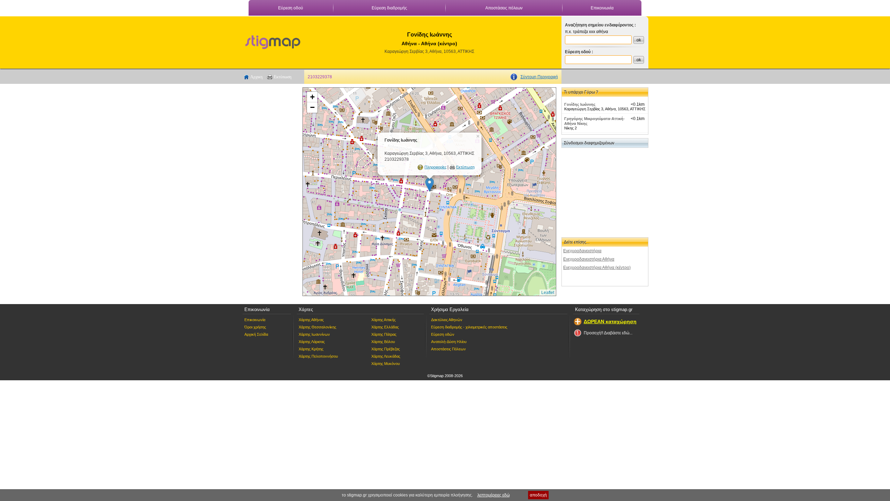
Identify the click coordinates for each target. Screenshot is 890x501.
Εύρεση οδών (442, 334)
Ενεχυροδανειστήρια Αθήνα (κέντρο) (597, 267)
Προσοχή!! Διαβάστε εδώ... (608, 333)
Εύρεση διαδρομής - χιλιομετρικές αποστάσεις (469, 327)
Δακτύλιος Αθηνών (446, 320)
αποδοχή (538, 495)
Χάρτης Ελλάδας (385, 327)
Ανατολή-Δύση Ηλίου (449, 342)
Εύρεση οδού (290, 8)
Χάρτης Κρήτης (311, 349)
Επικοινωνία (602, 8)
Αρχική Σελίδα (256, 334)
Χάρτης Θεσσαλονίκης (317, 327)
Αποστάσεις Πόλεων (448, 349)
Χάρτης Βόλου (383, 342)
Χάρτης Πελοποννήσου (318, 356)
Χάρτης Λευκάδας (385, 356)
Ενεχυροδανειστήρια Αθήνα (588, 259)
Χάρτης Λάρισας (312, 342)
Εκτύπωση (282, 76)
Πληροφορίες (435, 167)
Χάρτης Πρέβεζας (385, 349)
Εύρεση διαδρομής (389, 8)
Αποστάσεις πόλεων (504, 8)
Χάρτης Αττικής (383, 320)
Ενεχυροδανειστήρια (582, 250)
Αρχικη (256, 76)
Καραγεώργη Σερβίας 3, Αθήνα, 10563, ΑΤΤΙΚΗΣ (429, 51)
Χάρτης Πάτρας (383, 334)
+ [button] (312, 97)
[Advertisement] (269, 191)
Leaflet (547, 292)
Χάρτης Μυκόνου (385, 363)
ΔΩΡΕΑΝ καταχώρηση (610, 321)
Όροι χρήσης (255, 327)
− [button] (312, 107)
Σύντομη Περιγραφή (539, 76)
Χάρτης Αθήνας (311, 320)
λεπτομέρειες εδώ (493, 495)
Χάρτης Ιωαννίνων (314, 334)
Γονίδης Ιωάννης (580, 104)
